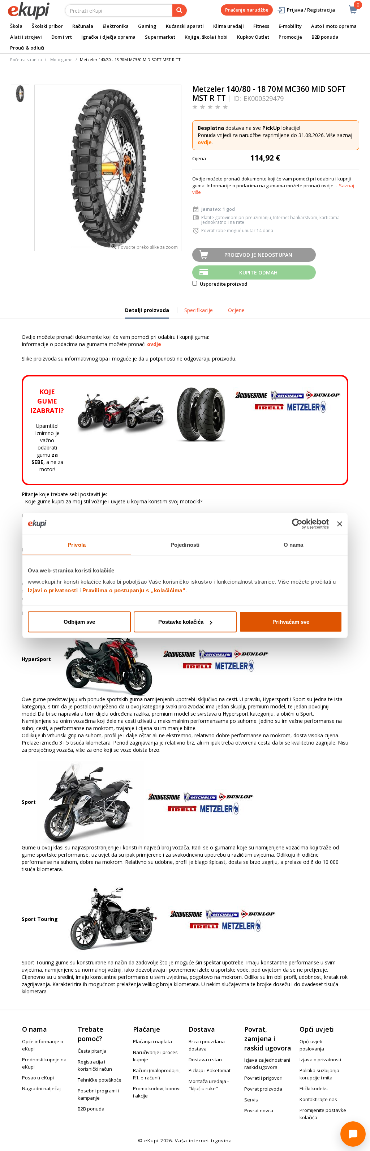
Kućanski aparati (185, 26)
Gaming (147, 26)
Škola (16, 26)
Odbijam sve (79, 622)
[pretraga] (179, 10)
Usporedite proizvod (223, 284)
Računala (82, 26)
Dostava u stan (205, 1059)
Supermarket (160, 37)
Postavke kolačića (180, 622)
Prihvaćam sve (290, 622)
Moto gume (61, 59)
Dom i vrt (61, 37)
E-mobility (290, 26)
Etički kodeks (314, 1088)
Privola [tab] (77, 544)
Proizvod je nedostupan (258, 254)
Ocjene (236, 310)
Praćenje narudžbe (246, 10)
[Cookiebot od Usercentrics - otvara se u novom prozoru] (297, 523)
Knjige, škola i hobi (206, 37)
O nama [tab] (294, 544)
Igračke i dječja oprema (108, 37)
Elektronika (116, 26)
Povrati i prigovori (263, 1078)
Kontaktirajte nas (318, 1099)
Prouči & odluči (27, 47)
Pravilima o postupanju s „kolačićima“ (134, 590)
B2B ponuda (325, 37)
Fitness (261, 26)
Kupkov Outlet (253, 37)
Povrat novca (258, 1110)
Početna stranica (26, 59)
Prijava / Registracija (311, 10)
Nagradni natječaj (41, 1088)
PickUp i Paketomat (210, 1070)
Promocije (290, 37)
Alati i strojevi (26, 37)
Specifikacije (198, 310)
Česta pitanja (92, 1051)
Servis (251, 1099)
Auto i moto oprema (334, 26)
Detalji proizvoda (147, 313)
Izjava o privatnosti (320, 1059)
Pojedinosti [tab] (185, 544)
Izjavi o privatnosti (53, 590)
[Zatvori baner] (339, 523)
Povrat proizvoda (263, 1089)
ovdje (205, 142)
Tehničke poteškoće (99, 1080)
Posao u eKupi (38, 1077)
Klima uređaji (228, 26)
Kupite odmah (258, 272)
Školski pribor (47, 26)
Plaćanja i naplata (152, 1041)
